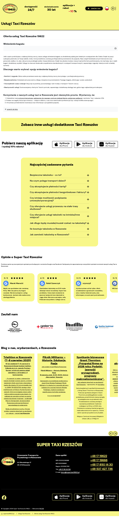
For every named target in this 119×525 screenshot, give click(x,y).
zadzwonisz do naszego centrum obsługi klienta (50, 98)
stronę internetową (26, 98)
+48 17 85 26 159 (65, 469)
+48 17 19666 (98, 460)
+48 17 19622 (98, 456)
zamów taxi (95, 8)
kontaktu (101, 385)
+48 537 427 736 (101, 469)
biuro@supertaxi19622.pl (70, 472)
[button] (107, 8)
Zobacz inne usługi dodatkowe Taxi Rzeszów (59, 124)
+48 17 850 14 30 (101, 464)
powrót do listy (12, 109)
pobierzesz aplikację (75, 98)
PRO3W (41, 509)
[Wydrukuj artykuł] (115, 48)
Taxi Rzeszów (81, 385)
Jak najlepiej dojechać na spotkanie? (90, 382)
